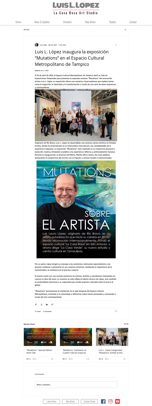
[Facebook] (103, 401)
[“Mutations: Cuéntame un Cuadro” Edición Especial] (76, 337)
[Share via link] (52, 304)
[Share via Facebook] (36, 304)
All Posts (26, 29)
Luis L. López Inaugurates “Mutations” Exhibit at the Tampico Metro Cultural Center (110, 351)
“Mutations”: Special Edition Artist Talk (39, 351)
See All (126, 324)
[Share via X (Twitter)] (41, 304)
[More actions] (116, 44)
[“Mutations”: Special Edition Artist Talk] (40, 337)
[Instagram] (110, 401)
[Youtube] (117, 401)
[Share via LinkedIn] (47, 304)
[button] (125, 29)
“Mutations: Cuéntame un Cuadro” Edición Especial (74, 351)
